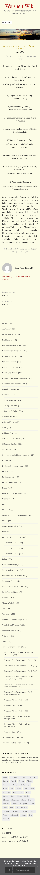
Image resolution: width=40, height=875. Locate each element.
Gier (25, 789)
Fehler (5, 781)
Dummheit (33, 777)
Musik (5, 521)
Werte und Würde (9, 630)
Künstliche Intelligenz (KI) (12, 493)
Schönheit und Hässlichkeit (13, 586)
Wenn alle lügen (10, 732)
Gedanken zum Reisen (11, 389)
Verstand (24, 807)
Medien (6, 800)
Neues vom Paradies (10, 526)
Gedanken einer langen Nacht (14, 384)
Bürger (23, 777)
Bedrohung (11, 249)
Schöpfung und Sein (10, 592)
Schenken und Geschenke (12, 576)
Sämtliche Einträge (9, 565)
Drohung (20, 249)
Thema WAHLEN (9, 603)
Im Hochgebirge (8, 477)
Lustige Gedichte (11, 406)
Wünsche (6, 636)
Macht (5, 510)
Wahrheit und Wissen (11, 625)
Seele (5, 807)
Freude (21, 781)
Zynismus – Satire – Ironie (12, 743)
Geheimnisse (7, 417)
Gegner (33, 249)
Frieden (29, 781)
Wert (5, 815)
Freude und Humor (10, 373)
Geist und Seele (8, 422)
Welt (33, 811)
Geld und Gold (8, 433)
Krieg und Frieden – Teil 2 (14, 705)
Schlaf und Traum (9, 581)
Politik (14, 804)
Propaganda (23, 804)
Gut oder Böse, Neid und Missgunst (16, 455)
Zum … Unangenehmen (11, 647)
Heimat (5, 460)
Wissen (23, 815)
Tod (4, 608)
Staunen (5, 597)
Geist (5, 789)
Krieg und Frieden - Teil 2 (14, 46)
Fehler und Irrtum (9, 362)
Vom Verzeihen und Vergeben (14, 619)
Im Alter (5, 471)
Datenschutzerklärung (24, 870)
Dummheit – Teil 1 (11, 543)
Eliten (27, 249)
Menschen (15, 800)
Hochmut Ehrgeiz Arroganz (13, 466)
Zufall (4, 641)
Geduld (15, 785)
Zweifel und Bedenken (11, 737)
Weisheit (25, 811)
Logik (25, 252)
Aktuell (5, 323)
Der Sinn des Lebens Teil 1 (12, 345)
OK (9, 870)
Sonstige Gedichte (11, 411)
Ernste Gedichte (10, 400)
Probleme (6, 532)
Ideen (15, 792)
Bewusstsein (14, 777)
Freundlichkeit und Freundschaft (15, 378)
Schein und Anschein (10, 570)
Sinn (11, 807)
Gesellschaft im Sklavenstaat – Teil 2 (18, 666)
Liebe (4, 504)
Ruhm (5, 559)
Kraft (21, 792)
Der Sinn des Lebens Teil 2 (12, 351)
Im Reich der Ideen (10, 482)
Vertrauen (6, 811)
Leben (20, 252)
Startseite (12, 762)
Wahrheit (16, 811)
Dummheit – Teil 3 (11, 554)
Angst (5, 777)
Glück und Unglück (10, 444)
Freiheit (13, 781)
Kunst (5, 488)
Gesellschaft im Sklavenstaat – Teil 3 (18, 671)
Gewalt (18, 789)
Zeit (30, 815)
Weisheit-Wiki (20, 5)
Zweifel (6, 819)
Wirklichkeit (14, 815)
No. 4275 (6, 304)
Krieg (14, 252)
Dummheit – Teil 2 (11, 548)
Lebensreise (7, 499)
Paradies (6, 804)
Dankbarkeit (7, 340)
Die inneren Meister (10, 356)
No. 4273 (6, 295)
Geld (4, 428)
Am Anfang (6, 329)
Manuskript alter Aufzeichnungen (15, 515)
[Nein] (37, 867)
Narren (30, 800)
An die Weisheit (8, 334)
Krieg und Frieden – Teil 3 (14, 711)
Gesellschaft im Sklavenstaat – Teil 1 (18, 660)
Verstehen (6, 614)
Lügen (19, 796)
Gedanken (7, 785)
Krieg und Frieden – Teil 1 (14, 700)
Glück (32, 789)
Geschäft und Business (11, 438)
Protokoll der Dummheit (12, 537)
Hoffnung (6, 792)
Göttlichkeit (7, 449)
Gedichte (6, 395)
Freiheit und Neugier (10, 367)
